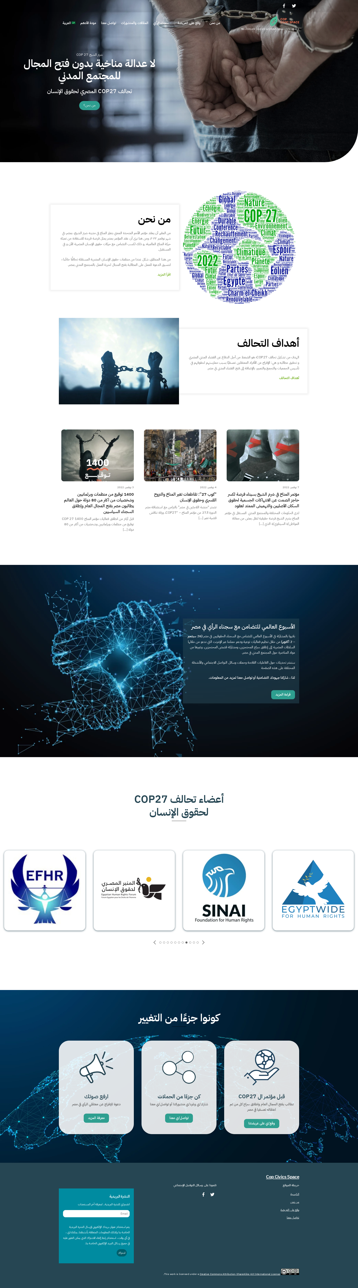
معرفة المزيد (96, 1117)
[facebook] (284, 5)
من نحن (214, 23)
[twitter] (294, 5)
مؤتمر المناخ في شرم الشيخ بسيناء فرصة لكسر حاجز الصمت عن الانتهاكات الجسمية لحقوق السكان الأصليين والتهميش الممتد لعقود (263, 500)
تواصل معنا (108, 23)
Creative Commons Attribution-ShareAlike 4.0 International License (240, 1274)
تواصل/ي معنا (178, 1117)
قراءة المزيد (283, 694)
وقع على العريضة (189, 23)
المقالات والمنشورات (134, 23)
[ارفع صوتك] (96, 1087)
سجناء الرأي (161, 23)
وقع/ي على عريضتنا (261, 1123)
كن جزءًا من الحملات (179, 1096)
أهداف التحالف (289, 378)
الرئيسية (294, 1194)
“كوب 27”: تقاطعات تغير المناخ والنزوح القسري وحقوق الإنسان (185, 497)
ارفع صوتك (96, 1096)
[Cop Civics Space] (284, 24)
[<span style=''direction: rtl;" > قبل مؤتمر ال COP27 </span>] (261, 1087)
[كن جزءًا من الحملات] (179, 1087)
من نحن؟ (89, 105)
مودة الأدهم (88, 23)
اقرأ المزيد (164, 274)
